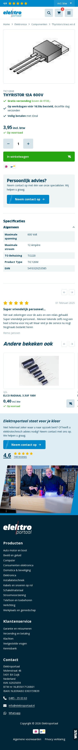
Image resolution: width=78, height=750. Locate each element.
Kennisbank (10, 648)
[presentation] (64, 292)
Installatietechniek (13, 580)
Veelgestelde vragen (15, 643)
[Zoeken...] (49, 13)
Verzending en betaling (16, 633)
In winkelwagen (18, 157)
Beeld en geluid (12, 555)
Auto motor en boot (15, 550)
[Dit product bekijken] (39, 371)
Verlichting (9, 605)
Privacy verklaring (55, 739)
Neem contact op (24, 445)
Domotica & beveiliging (17, 570)
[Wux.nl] (75, 734)
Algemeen (11, 227)
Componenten (39, 24)
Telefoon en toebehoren (17, 600)
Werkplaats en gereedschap (19, 610)
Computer (9, 560)
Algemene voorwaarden (27, 739)
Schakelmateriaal (13, 590)
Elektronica (21, 24)
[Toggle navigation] (69, 13)
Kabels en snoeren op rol (18, 585)
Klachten (8, 638)
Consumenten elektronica (18, 565)
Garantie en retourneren (17, 628)
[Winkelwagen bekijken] (59, 13)
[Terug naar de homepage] (12, 13)
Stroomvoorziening (14, 595)
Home (6, 24)
